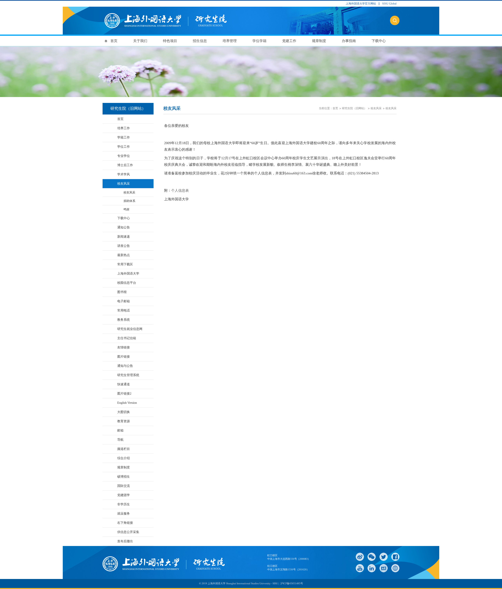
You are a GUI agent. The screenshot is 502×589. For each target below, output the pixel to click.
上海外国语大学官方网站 (361, 3)
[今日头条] (383, 568)
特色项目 (170, 41)
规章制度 (319, 41)
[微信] (371, 557)
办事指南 (349, 41)
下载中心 (379, 41)
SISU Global (389, 3)
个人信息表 (180, 190)
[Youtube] (360, 568)
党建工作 (289, 41)
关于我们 (140, 41)
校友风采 (376, 108)
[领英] (371, 568)
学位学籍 (259, 41)
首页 (113, 41)
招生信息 (200, 41)
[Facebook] (395, 557)
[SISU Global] (395, 568)
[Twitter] (383, 557)
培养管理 (230, 41)
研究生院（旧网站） (354, 108)
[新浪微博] (360, 557)
